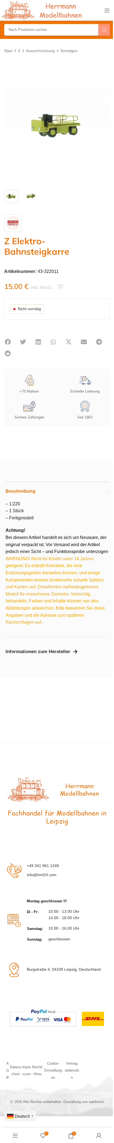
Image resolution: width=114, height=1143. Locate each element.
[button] (7, 341)
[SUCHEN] (104, 30)
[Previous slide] (9, 124)
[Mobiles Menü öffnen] (107, 10)
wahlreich (96, 1102)
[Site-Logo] (42, 10)
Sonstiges (68, 51)
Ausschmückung (40, 51)
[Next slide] (104, 124)
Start (8, 51)
